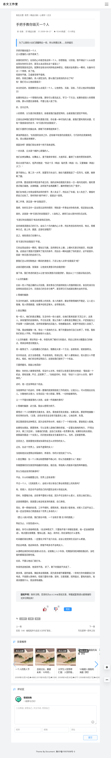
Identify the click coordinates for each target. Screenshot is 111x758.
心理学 (42, 15)
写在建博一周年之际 (86, 630)
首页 (26, 15)
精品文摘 (34, 15)
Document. (50, 751)
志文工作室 (53, 595)
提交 (90, 737)
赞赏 (68, 609)
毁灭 (37, 619)
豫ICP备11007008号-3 (65, 751)
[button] (96, 664)
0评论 (72, 31)
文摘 (31, 619)
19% (107, 680)
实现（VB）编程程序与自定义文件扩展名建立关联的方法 (35, 630)
